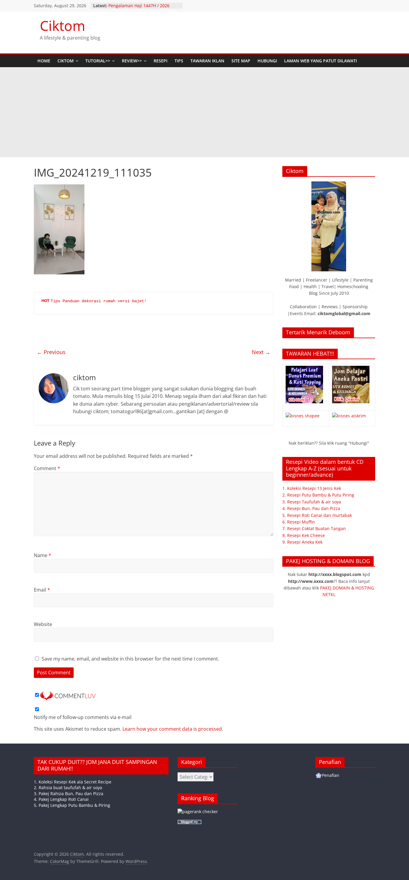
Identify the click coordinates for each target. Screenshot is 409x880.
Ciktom (62, 25)
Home (43, 61)
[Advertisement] (204, 112)
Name (42, 555)
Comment (47, 468)
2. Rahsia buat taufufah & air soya (68, 787)
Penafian (330, 775)
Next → (261, 352)
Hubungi (267, 61)
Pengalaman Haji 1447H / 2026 (138, 5)
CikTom (65, 61)
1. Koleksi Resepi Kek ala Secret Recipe (72, 782)
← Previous (51, 352)
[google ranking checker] (198, 811)
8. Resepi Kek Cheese (303, 535)
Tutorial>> (97, 61)
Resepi (160, 61)
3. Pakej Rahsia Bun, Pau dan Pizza (68, 793)
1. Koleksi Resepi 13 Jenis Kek (311, 488)
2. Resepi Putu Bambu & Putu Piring (318, 495)
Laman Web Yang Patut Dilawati (320, 61)
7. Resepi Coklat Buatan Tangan (314, 528)
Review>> (132, 61)
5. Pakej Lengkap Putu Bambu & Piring (72, 805)
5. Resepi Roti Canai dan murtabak (317, 515)
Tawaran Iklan (207, 61)
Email (42, 589)
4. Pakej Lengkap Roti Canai (61, 799)
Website (43, 624)
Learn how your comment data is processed (172, 729)
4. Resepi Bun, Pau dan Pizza (311, 508)
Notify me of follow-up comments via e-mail (82, 717)
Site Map (240, 61)
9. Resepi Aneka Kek (302, 542)
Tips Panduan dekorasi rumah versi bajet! (98, 301)
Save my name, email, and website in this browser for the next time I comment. (130, 658)
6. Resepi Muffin (298, 522)
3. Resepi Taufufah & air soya (311, 502)
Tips (179, 61)
